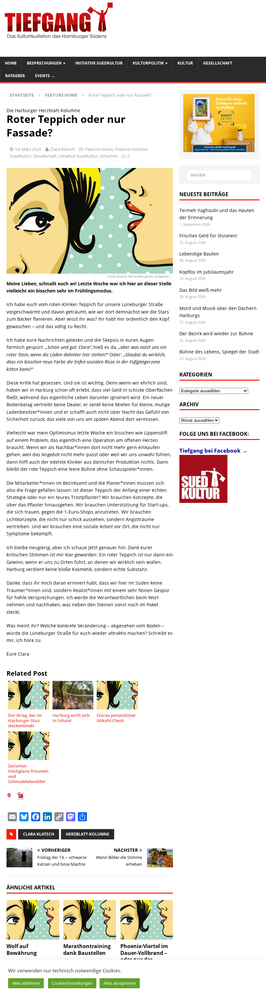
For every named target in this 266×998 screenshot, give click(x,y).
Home (11, 63)
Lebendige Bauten (199, 254)
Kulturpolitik (148, 63)
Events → (45, 75)
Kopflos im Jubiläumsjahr (206, 272)
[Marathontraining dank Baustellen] (89, 920)
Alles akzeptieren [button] (119, 983)
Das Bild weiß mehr (200, 290)
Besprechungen (44, 63)
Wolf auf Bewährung (21, 949)
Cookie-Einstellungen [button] (72, 983)
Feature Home (99, 149)
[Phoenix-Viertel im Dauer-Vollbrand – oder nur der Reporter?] (146, 920)
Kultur (185, 63)
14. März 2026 (28, 149)
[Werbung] (219, 123)
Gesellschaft (217, 63)
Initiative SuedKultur (99, 63)
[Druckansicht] (9, 796)
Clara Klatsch (62, 149)
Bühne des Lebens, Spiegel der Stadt (219, 352)
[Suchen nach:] (219, 175)
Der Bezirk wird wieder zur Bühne (216, 333)
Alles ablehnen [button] (26, 983)
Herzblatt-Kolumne (87, 834)
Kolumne (108, 156)
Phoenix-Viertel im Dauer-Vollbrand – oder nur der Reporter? (144, 956)
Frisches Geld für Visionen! (208, 235)
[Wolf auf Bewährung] (32, 920)
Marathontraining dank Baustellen (87, 949)
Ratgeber (15, 75)
